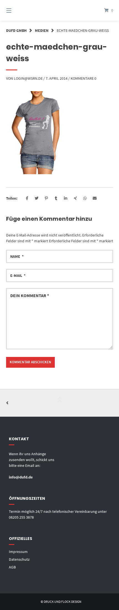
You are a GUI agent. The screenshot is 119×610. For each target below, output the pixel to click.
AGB (12, 567)
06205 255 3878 (21, 517)
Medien (41, 30)
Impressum (18, 551)
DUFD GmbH (16, 30)
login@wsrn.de (28, 78)
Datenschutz (19, 559)
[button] (27, 198)
